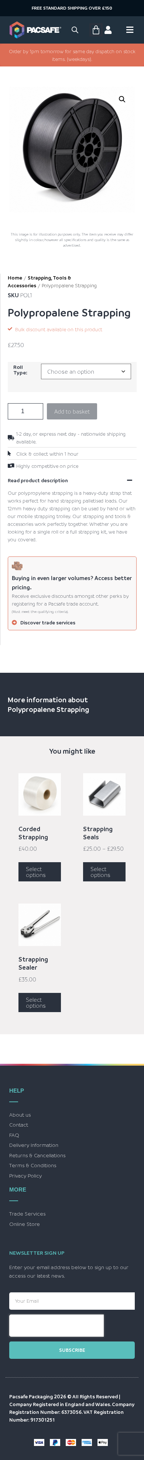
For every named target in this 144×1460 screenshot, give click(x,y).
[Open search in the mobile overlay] (75, 30)
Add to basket (72, 411)
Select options (36, 871)
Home (15, 277)
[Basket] (96, 30)
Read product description (38, 480)
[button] (122, 99)
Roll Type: (20, 369)
